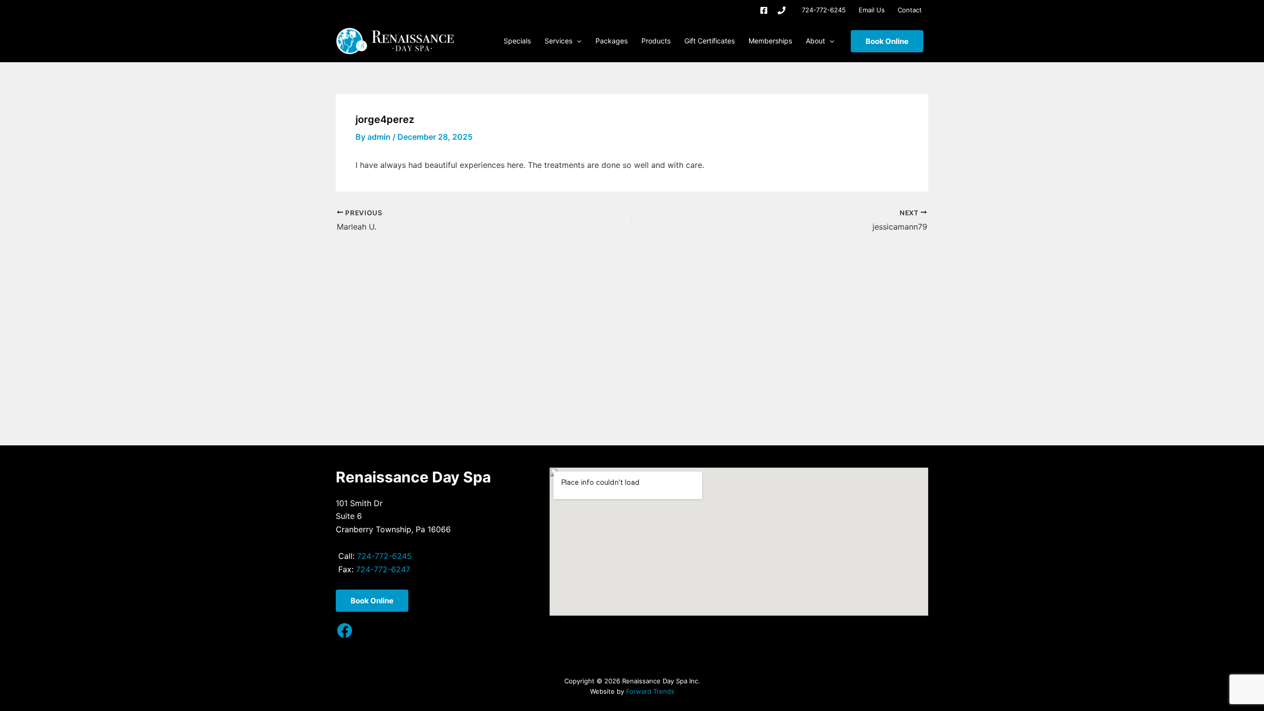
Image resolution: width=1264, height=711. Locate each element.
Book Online (887, 41)
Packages (611, 41)
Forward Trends (650, 691)
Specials (517, 41)
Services (558, 41)
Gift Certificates (709, 41)
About (815, 41)
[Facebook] (764, 10)
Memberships (770, 41)
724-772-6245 (824, 10)
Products (656, 41)
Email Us (872, 10)
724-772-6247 (383, 569)
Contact (910, 10)
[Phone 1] (782, 10)
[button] (576, 41)
